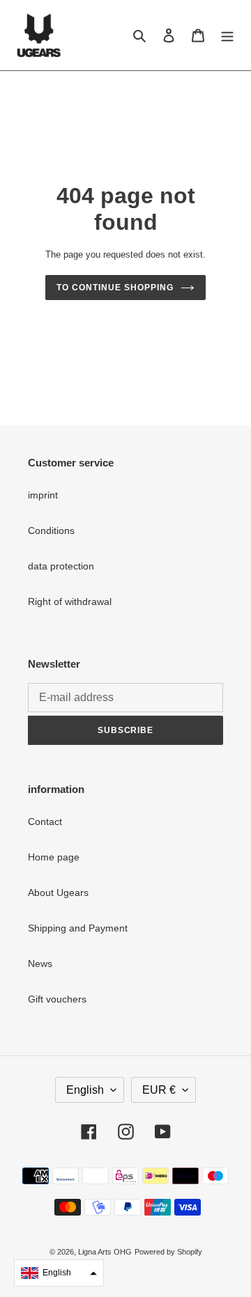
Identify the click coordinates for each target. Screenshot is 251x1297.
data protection (61, 566)
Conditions (51, 530)
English (85, 1090)
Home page (53, 857)
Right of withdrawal (70, 601)
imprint (43, 495)
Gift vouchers (57, 999)
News (40, 963)
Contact (45, 821)
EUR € (159, 1090)
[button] (59, 1273)
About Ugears (58, 892)
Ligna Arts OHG (105, 1252)
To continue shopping (114, 287)
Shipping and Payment (78, 928)
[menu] (227, 35)
